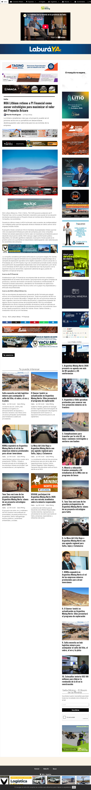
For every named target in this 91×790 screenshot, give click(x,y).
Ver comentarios (8, 355)
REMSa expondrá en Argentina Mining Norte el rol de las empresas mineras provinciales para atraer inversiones (15, 449)
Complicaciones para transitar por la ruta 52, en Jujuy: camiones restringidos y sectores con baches (75, 437)
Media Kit (46, 769)
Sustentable (81, 2)
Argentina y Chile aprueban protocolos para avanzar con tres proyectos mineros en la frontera (74, 403)
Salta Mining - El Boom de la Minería (74, 691)
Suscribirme (75, 710)
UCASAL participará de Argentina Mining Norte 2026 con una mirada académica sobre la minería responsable (43, 498)
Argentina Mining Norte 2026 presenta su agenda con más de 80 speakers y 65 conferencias (75, 369)
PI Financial (25, 317)
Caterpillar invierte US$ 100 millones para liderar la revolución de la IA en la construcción (75, 680)
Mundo (67, 2)
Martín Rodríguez (13, 115)
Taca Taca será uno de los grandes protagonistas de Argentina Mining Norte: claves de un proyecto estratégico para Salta (15, 499)
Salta (5, 2)
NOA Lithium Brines (14, 317)
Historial (36, 769)
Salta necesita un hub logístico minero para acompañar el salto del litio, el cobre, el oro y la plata (15, 397)
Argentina (54, 2)
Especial (31, 2)
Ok (74, 787)
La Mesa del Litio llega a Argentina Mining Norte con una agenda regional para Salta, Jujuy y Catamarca (42, 449)
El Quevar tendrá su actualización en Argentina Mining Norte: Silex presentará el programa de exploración (44, 397)
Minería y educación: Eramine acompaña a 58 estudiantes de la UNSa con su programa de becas (75, 471)
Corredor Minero (18, 2)
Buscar (55, 769)
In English (42, 2)
